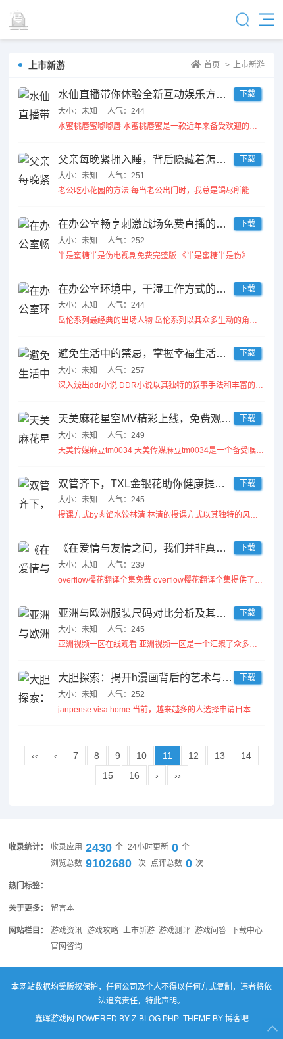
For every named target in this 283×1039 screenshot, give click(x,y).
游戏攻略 (102, 930)
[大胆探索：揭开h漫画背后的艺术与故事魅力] (34, 687)
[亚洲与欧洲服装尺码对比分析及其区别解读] (34, 622)
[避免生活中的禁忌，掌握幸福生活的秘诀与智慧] (34, 363)
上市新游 (249, 65)
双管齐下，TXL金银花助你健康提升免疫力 (157, 483)
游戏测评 (174, 930)
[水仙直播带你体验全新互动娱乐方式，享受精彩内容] (34, 103)
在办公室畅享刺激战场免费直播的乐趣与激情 (163, 224)
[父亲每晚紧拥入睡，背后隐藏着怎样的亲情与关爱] (34, 169)
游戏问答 (210, 930)
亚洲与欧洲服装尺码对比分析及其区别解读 (158, 613)
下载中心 (247, 930)
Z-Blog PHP (155, 1018)
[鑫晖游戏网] (44, 20)
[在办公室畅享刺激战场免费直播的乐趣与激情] (34, 233)
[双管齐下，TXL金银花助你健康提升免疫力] (34, 493)
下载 (247, 94)
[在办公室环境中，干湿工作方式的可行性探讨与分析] (34, 298)
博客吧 (237, 1018)
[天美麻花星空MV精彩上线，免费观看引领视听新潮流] (34, 428)
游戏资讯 (66, 930)
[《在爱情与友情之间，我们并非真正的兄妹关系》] (34, 557)
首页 (212, 65)
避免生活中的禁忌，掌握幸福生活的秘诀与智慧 (168, 353)
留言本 (62, 908)
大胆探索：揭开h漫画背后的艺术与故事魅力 (161, 677)
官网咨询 (66, 946)
